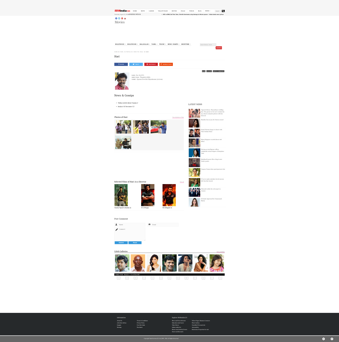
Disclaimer (140, 327)
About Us (119, 320)
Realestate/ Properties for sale (200, 329)
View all (182, 182)
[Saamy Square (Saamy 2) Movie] (121, 206)
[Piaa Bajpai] (185, 271)
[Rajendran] (138, 271)
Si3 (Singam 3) (167, 208)
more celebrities (221, 251)
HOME (116, 52)
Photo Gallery (196, 323)
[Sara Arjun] (217, 271)
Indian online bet (176, 327)
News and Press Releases (179, 320)
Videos (191, 11)
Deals (183, 11)
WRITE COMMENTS (218, 71)
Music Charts (173, 44)
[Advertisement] (169, 4)
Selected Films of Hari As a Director (130, 181)
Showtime (185, 44)
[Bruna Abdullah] (201, 271)
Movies (174, 11)
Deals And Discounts (177, 331)
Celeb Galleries (121, 251)
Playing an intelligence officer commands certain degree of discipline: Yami (212, 151)
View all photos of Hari (178, 117)
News (143, 11)
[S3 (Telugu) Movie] (147, 206)
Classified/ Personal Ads (198, 325)
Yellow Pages (163, 11)
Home (135, 11)
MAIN (204, 71)
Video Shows (175, 325)
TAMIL (153, 44)
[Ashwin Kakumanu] (122, 271)
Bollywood (119, 44)
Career (151, 11)
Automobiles (195, 327)
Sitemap (119, 327)
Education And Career (178, 323)
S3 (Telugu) (145, 208)
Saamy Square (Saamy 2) (123, 208)
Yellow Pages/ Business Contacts (201, 320)
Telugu (161, 44)
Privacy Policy (141, 323)
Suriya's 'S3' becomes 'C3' (126, 106)
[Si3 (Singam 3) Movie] (169, 206)
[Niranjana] (154, 271)
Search (218, 47)
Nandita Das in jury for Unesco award (212, 120)
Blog (200, 11)
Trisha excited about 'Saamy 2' (128, 103)
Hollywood (131, 44)
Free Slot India (141, 325)
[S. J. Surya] (169, 271)
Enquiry (119, 325)
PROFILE (128, 52)
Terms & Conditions (142, 320)
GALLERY (209, 71)
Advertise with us (134, 14)
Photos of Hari (120, 117)
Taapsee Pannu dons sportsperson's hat (213, 169)
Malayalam (144, 44)
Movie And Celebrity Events (179, 329)
